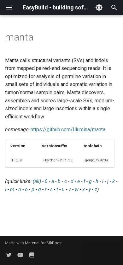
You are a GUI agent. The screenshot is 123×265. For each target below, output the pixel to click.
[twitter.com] (9, 255)
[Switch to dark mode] (99, 7)
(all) (37, 181)
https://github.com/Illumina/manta (68, 129)
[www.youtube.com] (20, 255)
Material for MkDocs (43, 243)
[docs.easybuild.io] (31, 255)
